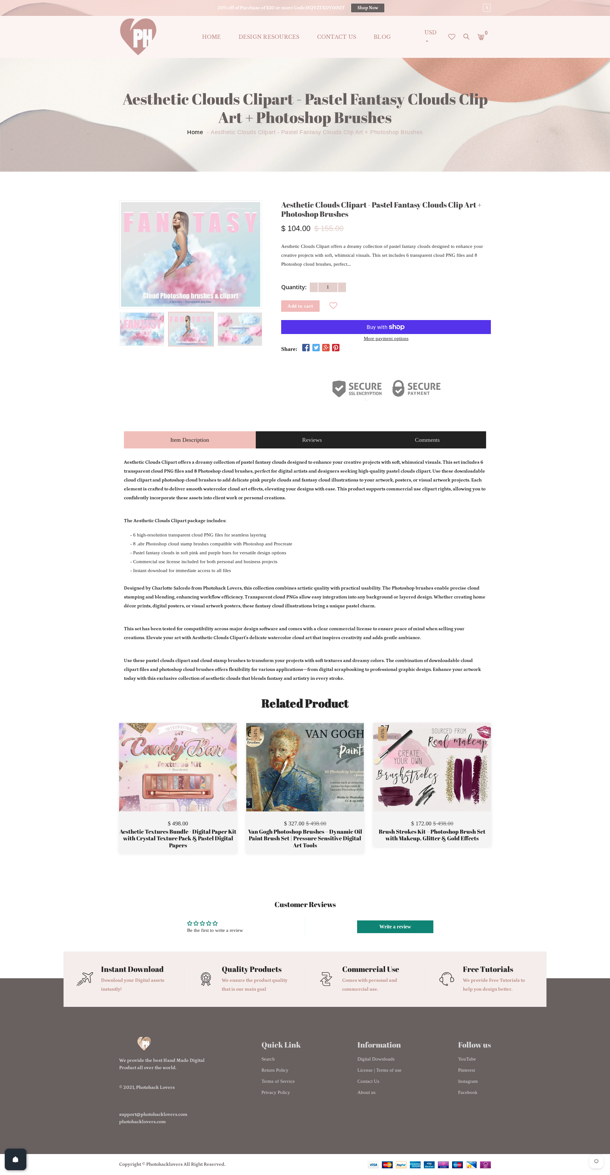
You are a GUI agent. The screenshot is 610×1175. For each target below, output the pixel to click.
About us (366, 1092)
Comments (427, 440)
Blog (382, 37)
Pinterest (466, 1070)
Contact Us (368, 1081)
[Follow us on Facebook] (306, 348)
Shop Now (367, 7)
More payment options (386, 338)
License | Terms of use (379, 1070)
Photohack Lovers (155, 1087)
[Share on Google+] (326, 348)
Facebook (468, 1092)
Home (211, 37)
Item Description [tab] (189, 440)
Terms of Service (278, 1081)
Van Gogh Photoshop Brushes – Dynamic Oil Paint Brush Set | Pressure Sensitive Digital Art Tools (305, 838)
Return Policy (274, 1070)
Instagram (468, 1081)
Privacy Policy (275, 1092)
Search (268, 1059)
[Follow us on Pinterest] (336, 348)
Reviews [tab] (312, 440)
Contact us (336, 37)
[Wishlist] (333, 306)
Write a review (395, 926)
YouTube (467, 1059)
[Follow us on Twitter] (316, 348)
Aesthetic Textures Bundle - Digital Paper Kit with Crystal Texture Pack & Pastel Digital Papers (177, 838)
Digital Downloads (376, 1059)
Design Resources (269, 37)
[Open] (15, 1159)
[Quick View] (194, 777)
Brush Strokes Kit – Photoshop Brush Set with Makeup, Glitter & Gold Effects (432, 835)
